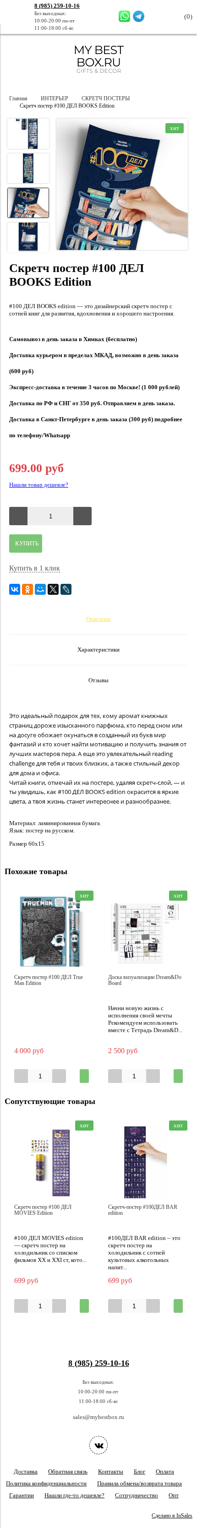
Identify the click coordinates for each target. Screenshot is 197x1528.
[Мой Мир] (40, 589)
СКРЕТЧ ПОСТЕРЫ (106, 99)
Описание (98, 618)
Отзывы (98, 680)
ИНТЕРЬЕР (54, 99)
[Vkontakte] (98, 1445)
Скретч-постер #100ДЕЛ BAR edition (142, 1210)
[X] (53, 589)
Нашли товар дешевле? (38, 484)
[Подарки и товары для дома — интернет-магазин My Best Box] (98, 77)
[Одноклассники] (27, 589)
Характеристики (98, 649)
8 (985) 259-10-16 (57, 5)
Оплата (165, 1471)
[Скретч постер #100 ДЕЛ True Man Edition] (51, 932)
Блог (139, 1471)
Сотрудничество (136, 1495)
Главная (18, 99)
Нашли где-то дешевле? (74, 1495)
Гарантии (21, 1495)
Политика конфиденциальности (46, 1483)
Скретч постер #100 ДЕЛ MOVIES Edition (42, 1210)
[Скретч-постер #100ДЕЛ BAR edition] (145, 1162)
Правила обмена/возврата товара (139, 1483)
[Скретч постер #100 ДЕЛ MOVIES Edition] (51, 1162)
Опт (174, 1495)
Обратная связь (68, 1471)
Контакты (110, 1471)
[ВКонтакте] (14, 589)
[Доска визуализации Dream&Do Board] (145, 932)
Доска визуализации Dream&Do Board (144, 980)
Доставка (26, 1471)
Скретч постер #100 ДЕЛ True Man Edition (48, 980)
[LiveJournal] (65, 589)
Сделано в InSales (172, 1516)
